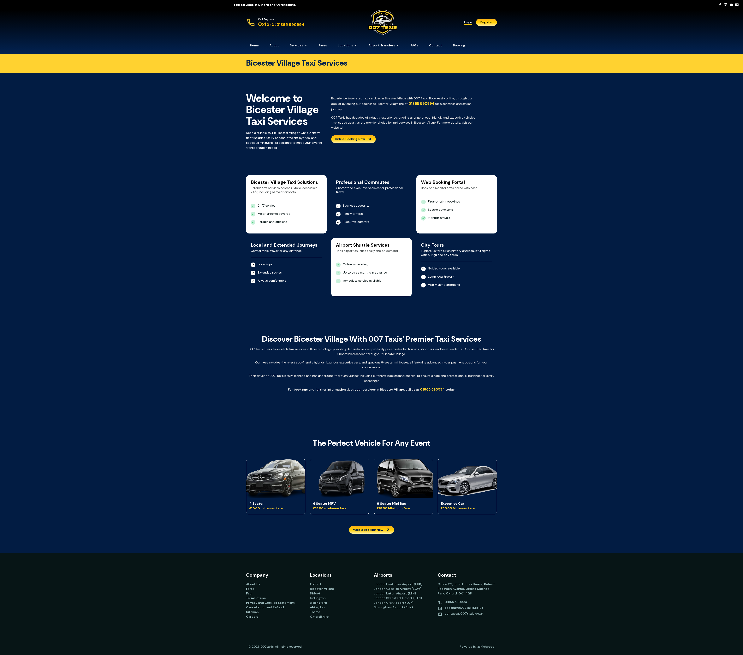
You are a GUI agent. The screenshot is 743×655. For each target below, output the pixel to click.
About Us (253, 584)
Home (254, 45)
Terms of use (256, 598)
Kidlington (318, 598)
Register (486, 22)
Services (297, 45)
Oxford (315, 584)
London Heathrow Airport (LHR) (398, 584)
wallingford (318, 603)
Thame (315, 612)
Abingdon (317, 607)
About (274, 45)
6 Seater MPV (324, 503)
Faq (249, 593)
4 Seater (256, 503)
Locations (346, 45)
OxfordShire (319, 617)
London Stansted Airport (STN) (398, 598)
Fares (323, 45)
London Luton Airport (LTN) (395, 593)
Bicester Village (322, 589)
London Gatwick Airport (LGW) (397, 589)
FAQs (414, 45)
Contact (435, 45)
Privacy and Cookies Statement (270, 603)
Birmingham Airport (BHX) (393, 607)
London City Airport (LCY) (393, 603)
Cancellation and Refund (265, 607)
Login (468, 22)
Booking (459, 45)
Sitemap (252, 612)
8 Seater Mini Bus (391, 503)
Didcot (315, 593)
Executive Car (452, 503)
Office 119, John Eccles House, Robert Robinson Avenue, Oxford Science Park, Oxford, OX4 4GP (466, 588)
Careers (252, 617)
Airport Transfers (382, 45)
